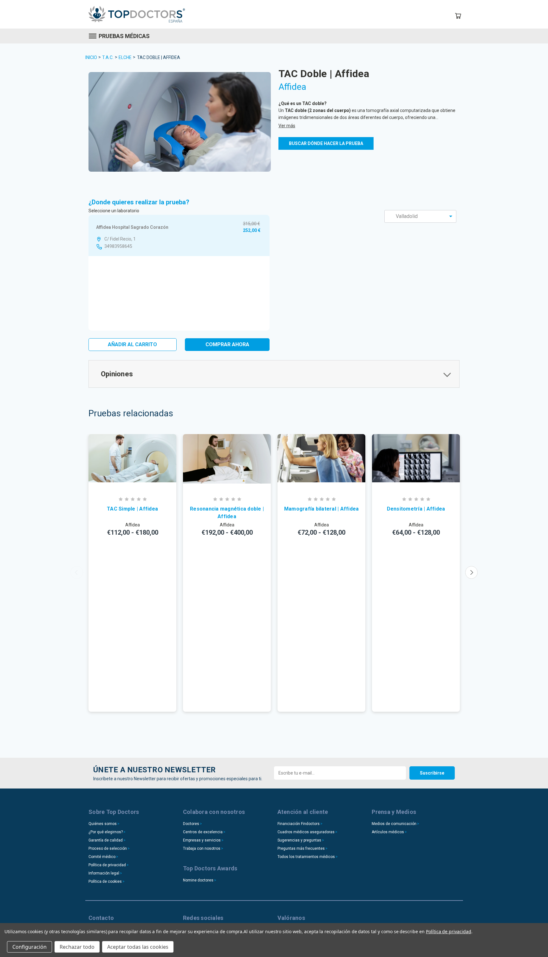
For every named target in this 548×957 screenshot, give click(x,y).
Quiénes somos (102, 824)
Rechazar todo (77, 946)
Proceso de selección (107, 848)
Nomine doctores (198, 880)
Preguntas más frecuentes (301, 848)
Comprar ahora (227, 344)
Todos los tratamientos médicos (306, 857)
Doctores (191, 824)
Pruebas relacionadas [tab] (130, 413)
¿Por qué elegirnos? (105, 832)
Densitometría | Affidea (416, 509)
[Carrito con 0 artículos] (458, 16)
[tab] (274, 374)
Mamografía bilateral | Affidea (321, 509)
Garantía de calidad (105, 840)
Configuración (29, 946)
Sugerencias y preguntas (299, 840)
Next (471, 572)
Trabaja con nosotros (201, 848)
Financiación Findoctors (298, 824)
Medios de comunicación (394, 824)
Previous (76, 572)
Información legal (103, 873)
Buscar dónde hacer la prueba (326, 143)
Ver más (286, 125)
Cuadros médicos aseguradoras (306, 832)
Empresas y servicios (202, 840)
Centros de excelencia (203, 832)
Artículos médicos (388, 832)
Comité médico (101, 857)
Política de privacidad (107, 865)
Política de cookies (105, 881)
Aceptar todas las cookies (137, 946)
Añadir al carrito (132, 344)
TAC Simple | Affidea (132, 509)
